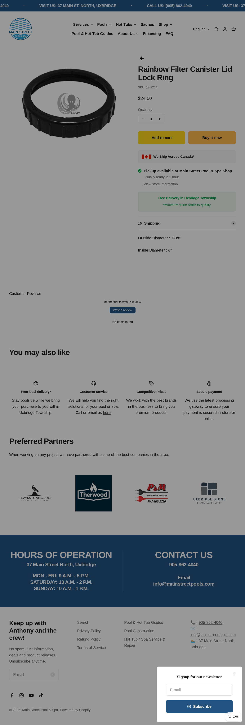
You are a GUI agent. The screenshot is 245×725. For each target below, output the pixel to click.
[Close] (234, 674)
